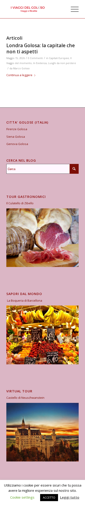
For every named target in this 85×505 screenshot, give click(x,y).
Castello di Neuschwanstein (25, 398)
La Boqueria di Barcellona (24, 300)
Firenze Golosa (16, 129)
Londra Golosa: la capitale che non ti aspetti (40, 48)
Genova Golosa (17, 144)
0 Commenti (35, 58)
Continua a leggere (19, 75)
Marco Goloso (21, 68)
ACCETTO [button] (49, 497)
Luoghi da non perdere (62, 63)
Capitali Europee (59, 58)
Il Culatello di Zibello (20, 203)
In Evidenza (40, 63)
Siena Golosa (15, 137)
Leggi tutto (69, 497)
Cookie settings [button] (22, 497)
